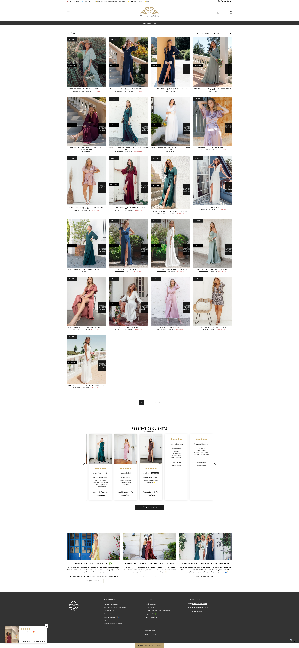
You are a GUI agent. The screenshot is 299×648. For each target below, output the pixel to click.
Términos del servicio (110, 614)
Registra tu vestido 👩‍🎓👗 (112, 617)
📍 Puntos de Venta (73, 1)
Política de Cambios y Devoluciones (115, 607)
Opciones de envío (109, 610)
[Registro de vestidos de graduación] (149, 546)
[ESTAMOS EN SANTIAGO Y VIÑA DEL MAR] (205, 546)
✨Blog (146, 1)
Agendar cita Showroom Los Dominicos (158, 610)
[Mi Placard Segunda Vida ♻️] (93, 546)
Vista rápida (86, 84)
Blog (105, 627)
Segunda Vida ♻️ (151, 614)
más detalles (149, 577)
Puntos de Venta (151, 607)
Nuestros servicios (152, 617)
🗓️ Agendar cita (87, 1)
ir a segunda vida (93, 581)
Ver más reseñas (150, 507)
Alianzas (106, 620)
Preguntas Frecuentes (111, 604)
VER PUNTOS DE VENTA (206, 577)
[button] (84, 464)
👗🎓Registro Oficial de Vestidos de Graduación (109, 1)
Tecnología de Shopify (149, 634)
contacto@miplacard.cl (199, 603)
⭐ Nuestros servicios (135, 1)
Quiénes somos (151, 604)
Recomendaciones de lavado (113, 623)
